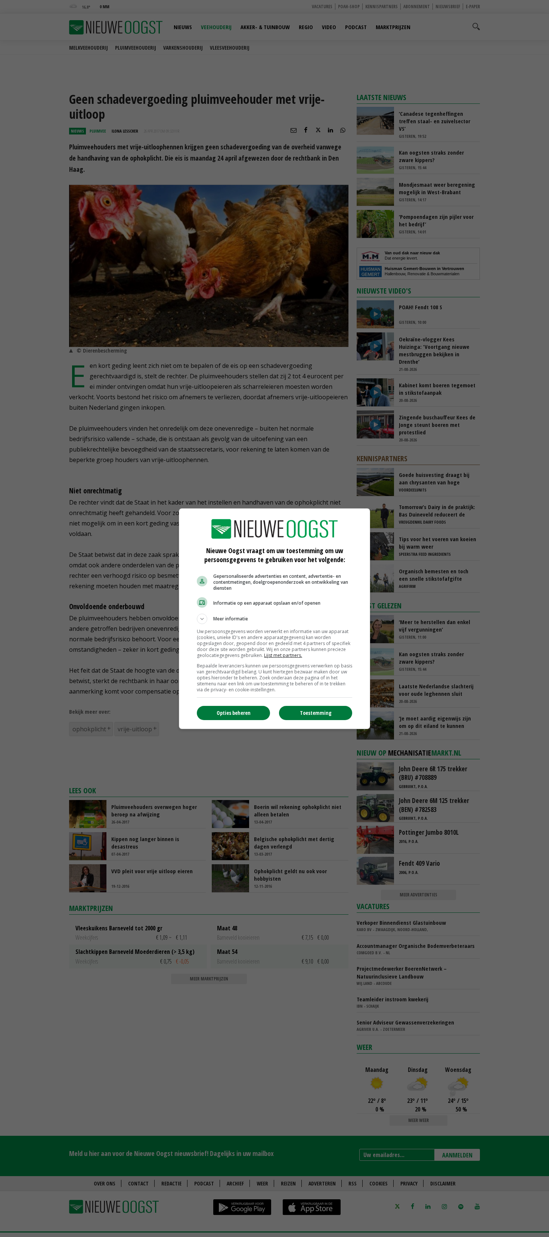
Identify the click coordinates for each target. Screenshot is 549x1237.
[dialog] (274, 618)
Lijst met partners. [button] (283, 655)
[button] (274, 619)
